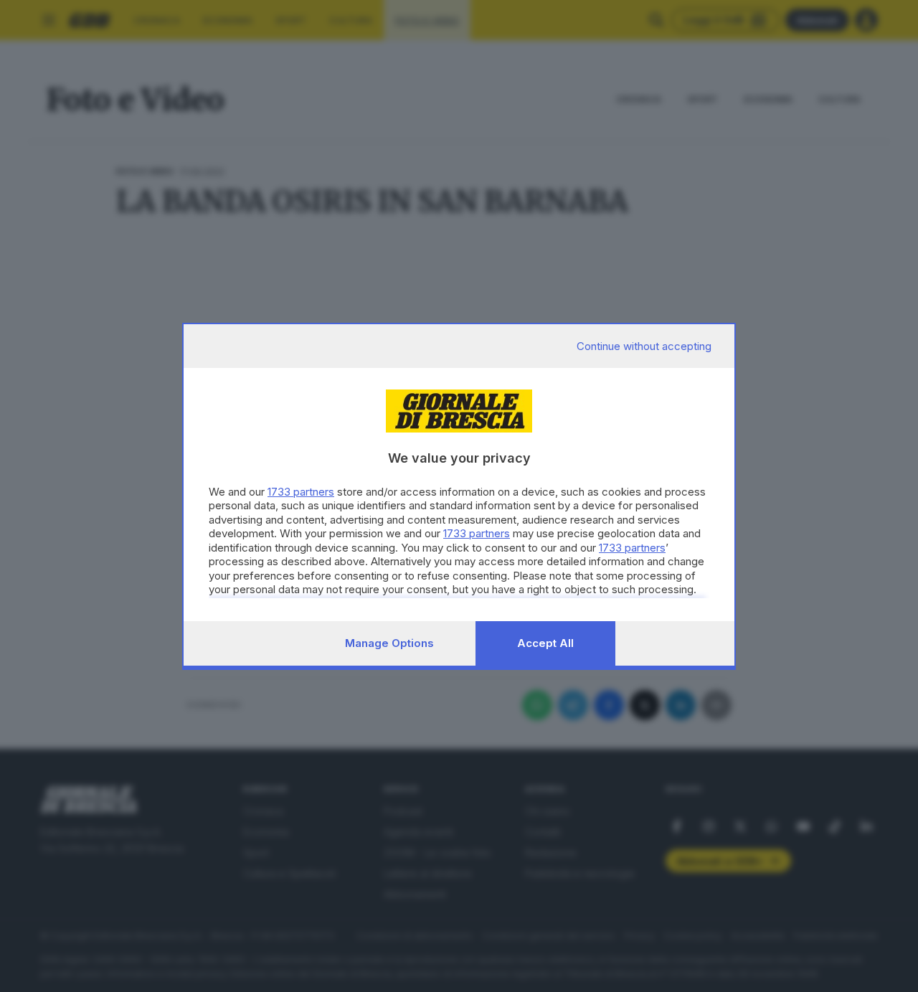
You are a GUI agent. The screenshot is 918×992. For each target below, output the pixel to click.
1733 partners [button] (301, 492)
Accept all (545, 643)
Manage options (389, 643)
